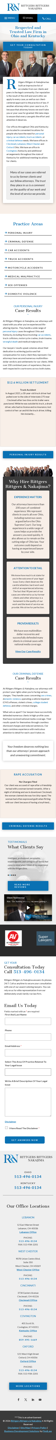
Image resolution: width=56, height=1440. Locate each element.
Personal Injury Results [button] (28, 454)
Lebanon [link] (21, 143)
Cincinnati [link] (11, 143)
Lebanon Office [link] (28, 1232)
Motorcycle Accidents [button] (25, 267)
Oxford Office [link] (28, 1361)
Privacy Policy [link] (39, 1427)
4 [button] (13, 875)
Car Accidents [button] (19, 250)
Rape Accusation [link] (20, 774)
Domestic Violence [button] (22, 293)
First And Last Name (16, 1014)
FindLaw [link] (47, 1431)
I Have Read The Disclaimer (24, 1128)
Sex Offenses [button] (17, 285)
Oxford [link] (10, 147)
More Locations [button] (28, 1386)
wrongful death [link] (10, 341)
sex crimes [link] (46, 695)
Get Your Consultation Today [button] (28, 46)
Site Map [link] (25, 1427)
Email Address (13, 1046)
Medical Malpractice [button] (24, 276)
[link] (28, 7)
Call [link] (48, 18)
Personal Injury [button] (20, 232)
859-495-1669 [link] (28, 1339)
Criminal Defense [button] (21, 241)
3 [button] (11, 875)
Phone (8, 1030)
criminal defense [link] (14, 140)
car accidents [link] (19, 137)
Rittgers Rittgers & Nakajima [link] (26, 1420)
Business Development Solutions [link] (21, 1431)
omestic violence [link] (12, 698)
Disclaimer (10, 1121)
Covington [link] (11, 150)
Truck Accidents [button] (20, 259)
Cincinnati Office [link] (28, 1300)
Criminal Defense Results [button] (28, 826)
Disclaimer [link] (13, 1427)
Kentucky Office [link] (28, 1330)
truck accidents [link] (34, 137)
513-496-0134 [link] (29, 971)
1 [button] (8, 875)
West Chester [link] (33, 143)
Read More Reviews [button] (22, 885)
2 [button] (10, 875)
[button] (9, 17)
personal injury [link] (10, 331)
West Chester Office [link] (28, 1269)
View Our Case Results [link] (28, 651)
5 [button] (15, 875)
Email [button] (29, 17)
